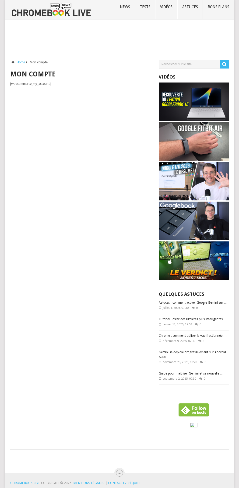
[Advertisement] (119, 35)
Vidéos (166, 7)
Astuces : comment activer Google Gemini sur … (193, 302)
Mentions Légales (88, 483)
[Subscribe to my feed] (193, 426)
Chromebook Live (25, 483)
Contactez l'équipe (124, 483)
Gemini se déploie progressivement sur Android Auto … (192, 354)
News (125, 7)
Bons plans (218, 7)
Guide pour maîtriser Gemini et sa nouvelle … (191, 373)
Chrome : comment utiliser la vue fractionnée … (193, 335)
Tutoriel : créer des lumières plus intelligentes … (193, 319)
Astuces (190, 7)
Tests (145, 7)
